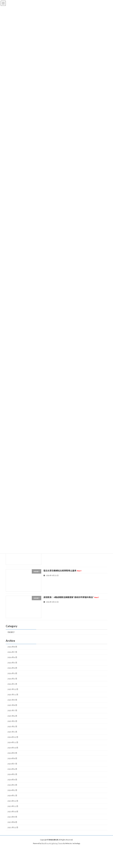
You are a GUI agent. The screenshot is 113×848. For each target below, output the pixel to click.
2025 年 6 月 (12, 716)
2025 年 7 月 (12, 711)
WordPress (45, 843)
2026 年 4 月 (12, 668)
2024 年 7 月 (12, 764)
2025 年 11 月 (13, 695)
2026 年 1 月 (12, 684)
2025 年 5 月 (12, 721)
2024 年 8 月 (12, 758)
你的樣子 (11, 632)
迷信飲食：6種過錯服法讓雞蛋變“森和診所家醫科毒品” (71, 597)
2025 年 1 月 (12, 732)
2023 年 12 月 (13, 801)
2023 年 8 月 (12, 822)
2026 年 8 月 (12, 647)
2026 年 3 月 (12, 673)
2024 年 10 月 (13, 748)
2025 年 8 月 (12, 705)
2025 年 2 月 (12, 726)
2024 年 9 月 (12, 753)
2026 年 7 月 (12, 652)
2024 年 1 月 (12, 796)
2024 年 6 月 (12, 769)
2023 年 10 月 (13, 811)
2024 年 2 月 (12, 790)
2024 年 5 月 (12, 774)
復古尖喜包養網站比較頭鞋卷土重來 (62, 570)
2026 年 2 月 (12, 679)
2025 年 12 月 (13, 689)
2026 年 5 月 (12, 663)
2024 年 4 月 (12, 780)
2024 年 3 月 (12, 785)
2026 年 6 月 (12, 657)
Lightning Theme (57, 843)
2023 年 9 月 (12, 817)
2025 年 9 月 (12, 700)
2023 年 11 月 (13, 806)
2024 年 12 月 (13, 737)
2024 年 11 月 (13, 742)
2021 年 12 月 (13, 828)
